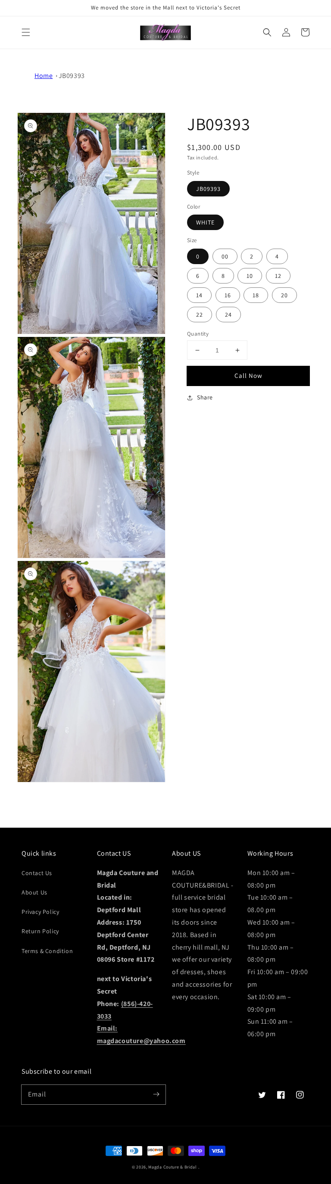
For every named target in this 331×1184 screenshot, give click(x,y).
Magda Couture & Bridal (173, 1167)
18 (256, 295)
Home (43, 75)
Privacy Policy (40, 912)
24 (228, 314)
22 (199, 314)
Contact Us (37, 873)
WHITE (205, 222)
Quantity (198, 333)
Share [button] (205, 397)
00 (225, 256)
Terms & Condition (47, 951)
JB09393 (72, 75)
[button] (25, 32)
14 (199, 295)
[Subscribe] (156, 1094)
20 (284, 295)
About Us (34, 892)
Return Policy (40, 931)
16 (228, 295)
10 (250, 276)
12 (278, 276)
